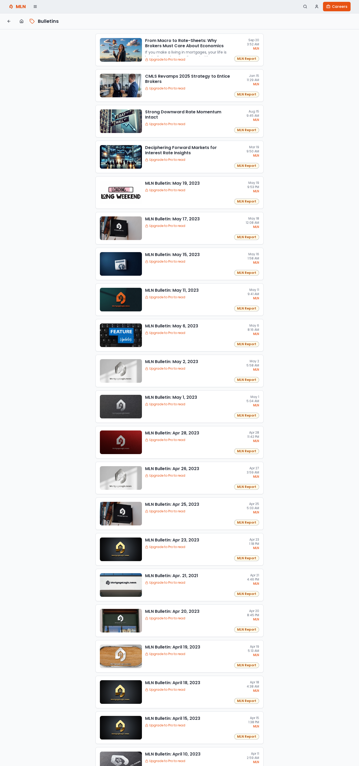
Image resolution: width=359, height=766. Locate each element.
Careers (339, 6)
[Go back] (9, 21)
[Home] (21, 21)
